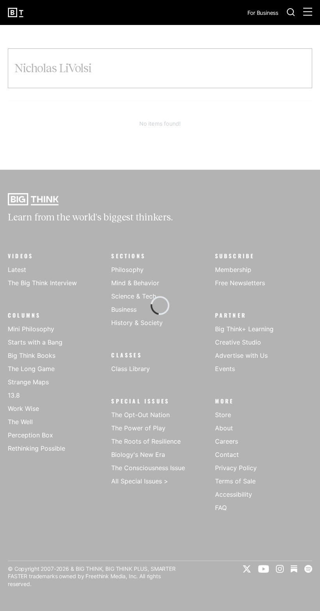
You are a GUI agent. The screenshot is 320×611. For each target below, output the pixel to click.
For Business (262, 13)
